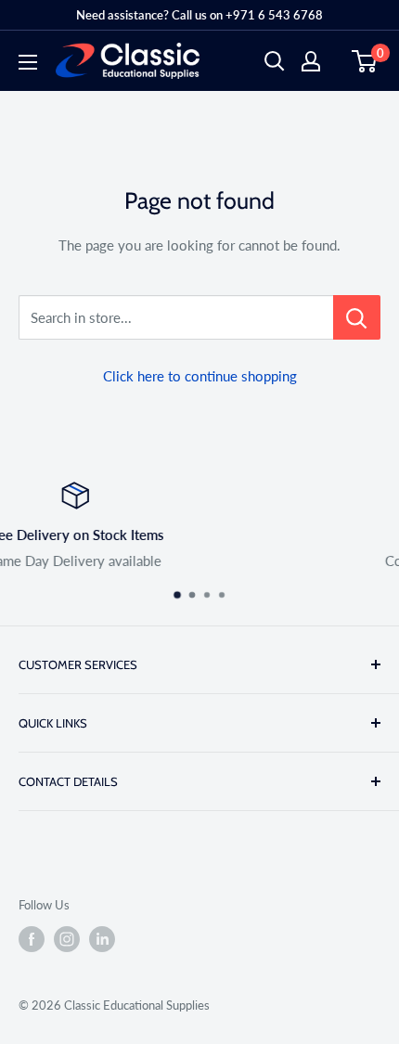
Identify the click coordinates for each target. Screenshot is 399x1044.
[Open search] (274, 61)
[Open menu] (28, 62)
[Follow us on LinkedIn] (102, 939)
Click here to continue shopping (200, 375)
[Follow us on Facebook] (32, 939)
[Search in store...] (356, 317)
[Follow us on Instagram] (67, 939)
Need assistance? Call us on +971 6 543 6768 (199, 14)
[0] (365, 61)
